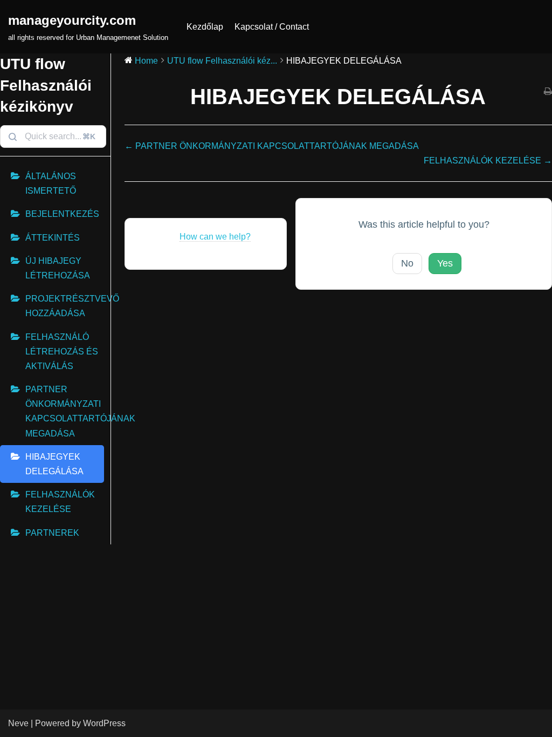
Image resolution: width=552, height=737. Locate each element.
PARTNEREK (52, 532)
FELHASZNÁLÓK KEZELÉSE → (488, 160)
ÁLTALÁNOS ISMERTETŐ (50, 183)
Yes (445, 263)
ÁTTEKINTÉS (52, 237)
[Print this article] (548, 92)
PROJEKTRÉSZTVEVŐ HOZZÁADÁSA (64, 306)
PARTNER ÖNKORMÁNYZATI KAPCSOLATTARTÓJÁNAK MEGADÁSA (64, 411)
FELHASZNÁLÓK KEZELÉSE (60, 502)
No (407, 263)
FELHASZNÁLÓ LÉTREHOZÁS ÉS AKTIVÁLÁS (61, 351)
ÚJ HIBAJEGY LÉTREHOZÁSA (57, 268)
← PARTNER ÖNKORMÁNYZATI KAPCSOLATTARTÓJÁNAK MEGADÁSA (272, 146)
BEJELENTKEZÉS (62, 214)
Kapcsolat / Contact (271, 26)
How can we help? (215, 236)
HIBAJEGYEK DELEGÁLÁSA (54, 464)
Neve (18, 723)
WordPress (104, 723)
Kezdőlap (205, 26)
